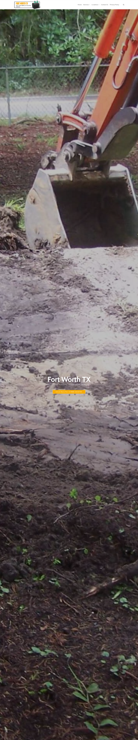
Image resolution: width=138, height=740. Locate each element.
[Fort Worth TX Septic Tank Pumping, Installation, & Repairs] (27, 4)
